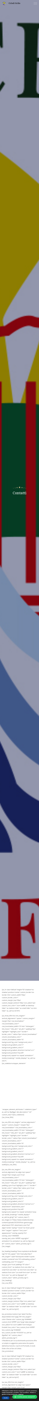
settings (20, 1394)
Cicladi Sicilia (14, 3)
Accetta (6, 1398)
